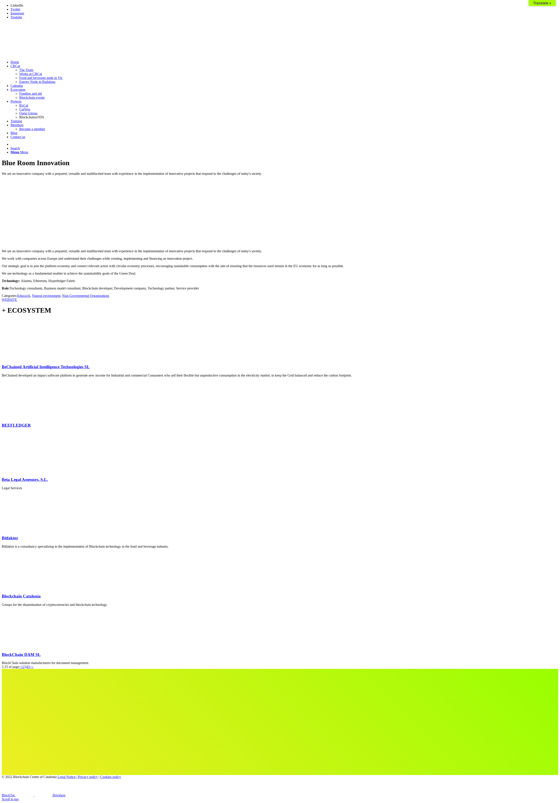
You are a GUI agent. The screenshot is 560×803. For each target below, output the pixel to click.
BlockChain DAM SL (21, 654)
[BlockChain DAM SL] (30, 646)
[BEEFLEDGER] (30, 417)
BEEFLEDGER (16, 425)
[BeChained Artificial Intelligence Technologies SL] (30, 358)
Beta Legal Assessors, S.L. (25, 479)
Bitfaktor (10, 538)
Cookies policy (110, 777)
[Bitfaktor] (30, 529)
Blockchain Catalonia (21, 596)
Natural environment (46, 296)
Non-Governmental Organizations (85, 296)
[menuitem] (284, 62)
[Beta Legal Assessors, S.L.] (30, 471)
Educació (23, 296)
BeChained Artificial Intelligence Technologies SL (46, 367)
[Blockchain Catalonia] (30, 588)
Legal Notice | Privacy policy (78, 777)
